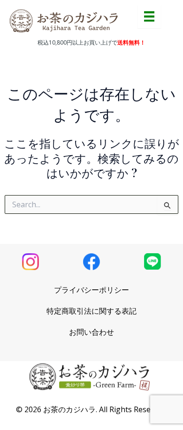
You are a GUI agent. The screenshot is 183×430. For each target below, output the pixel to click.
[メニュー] (149, 16)
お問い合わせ (91, 332)
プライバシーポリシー (91, 290)
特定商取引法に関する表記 (91, 311)
